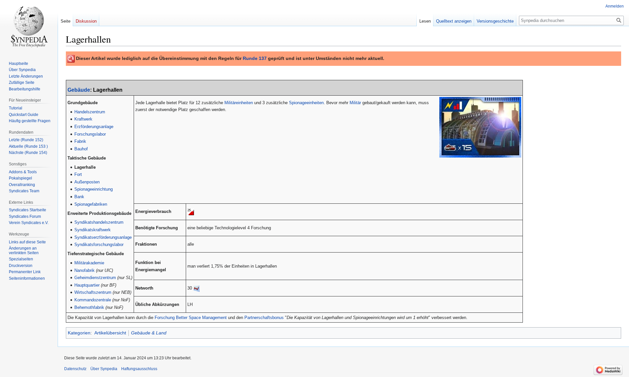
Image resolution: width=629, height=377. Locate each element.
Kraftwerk (83, 119)
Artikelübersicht (110, 332)
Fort (78, 174)
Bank (79, 196)
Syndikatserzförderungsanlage (103, 237)
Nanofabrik (84, 270)
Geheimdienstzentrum (95, 277)
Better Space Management (201, 317)
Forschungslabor (90, 134)
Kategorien (79, 332)
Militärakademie (89, 262)
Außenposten (87, 181)
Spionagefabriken (90, 204)
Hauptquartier (87, 285)
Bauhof (81, 148)
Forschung (165, 317)
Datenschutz (75, 369)
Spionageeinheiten (306, 102)
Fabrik (80, 141)
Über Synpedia (103, 369)
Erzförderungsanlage (93, 126)
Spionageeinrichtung (93, 189)
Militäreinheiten (238, 102)
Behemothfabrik (89, 307)
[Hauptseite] (29, 26)
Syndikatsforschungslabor (99, 244)
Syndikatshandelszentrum (99, 222)
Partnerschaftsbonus (264, 317)
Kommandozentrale (92, 299)
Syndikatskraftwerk (92, 229)
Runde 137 (255, 58)
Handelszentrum (89, 111)
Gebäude (78, 90)
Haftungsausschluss (139, 369)
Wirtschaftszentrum (92, 292)
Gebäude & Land (148, 332)
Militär (355, 102)
